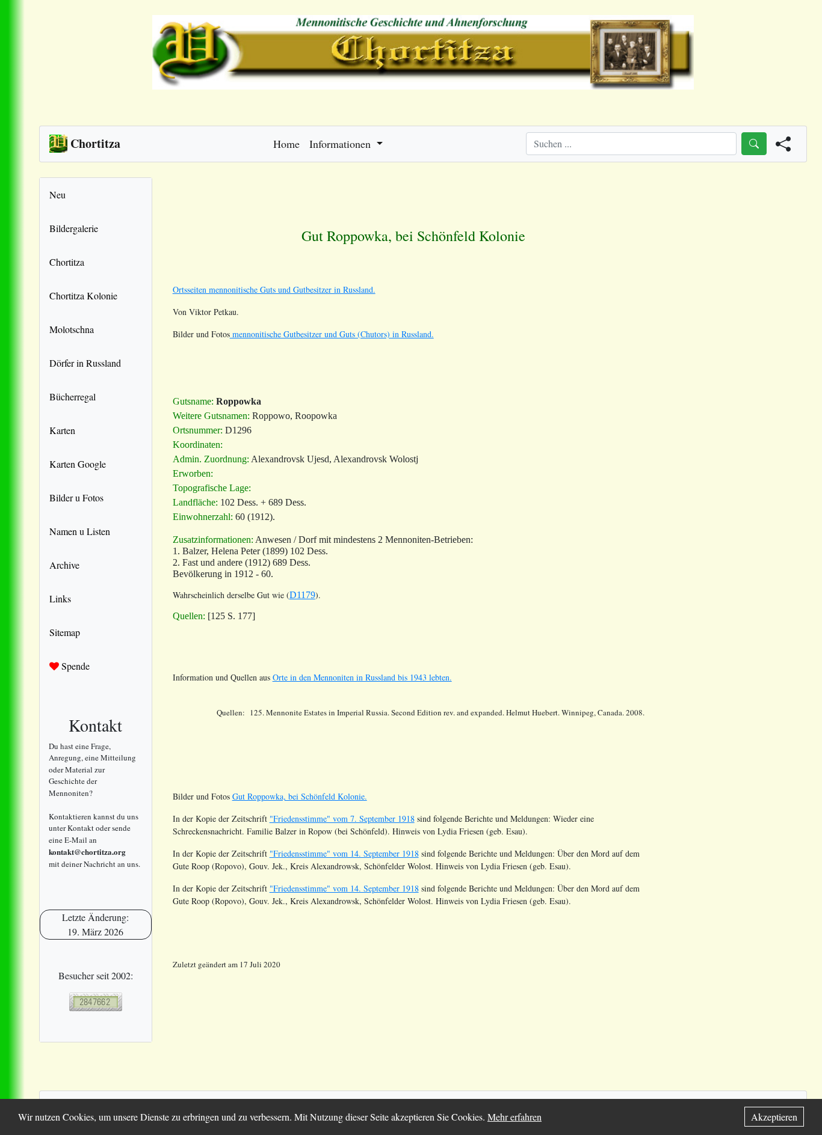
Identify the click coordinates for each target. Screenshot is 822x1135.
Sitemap (64, 632)
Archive (64, 564)
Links (60, 598)
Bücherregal (72, 396)
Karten (62, 430)
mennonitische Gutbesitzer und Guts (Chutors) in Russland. (332, 334)
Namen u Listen (79, 531)
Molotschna (71, 329)
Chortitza (66, 261)
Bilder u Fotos (76, 497)
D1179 (302, 595)
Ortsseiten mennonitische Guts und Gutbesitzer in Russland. (274, 289)
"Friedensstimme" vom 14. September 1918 (344, 853)
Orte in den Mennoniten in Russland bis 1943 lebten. (362, 677)
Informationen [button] (341, 143)
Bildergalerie (73, 228)
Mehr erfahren (514, 1116)
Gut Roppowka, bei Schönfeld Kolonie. (299, 796)
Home (286, 143)
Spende (74, 665)
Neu (57, 194)
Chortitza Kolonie (83, 295)
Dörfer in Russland (85, 362)
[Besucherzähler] (96, 1002)
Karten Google (77, 463)
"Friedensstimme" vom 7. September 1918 (342, 818)
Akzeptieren (774, 1116)
